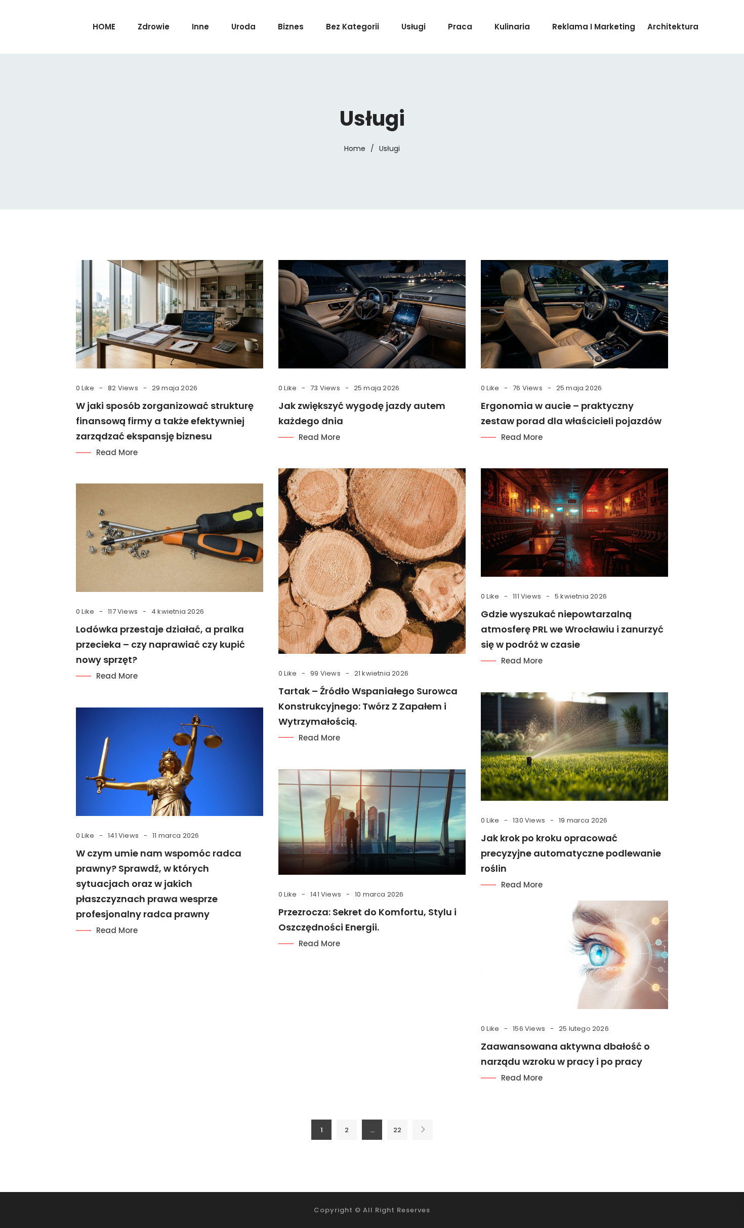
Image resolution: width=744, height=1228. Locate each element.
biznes (291, 26)
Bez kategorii (352, 26)
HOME (104, 26)
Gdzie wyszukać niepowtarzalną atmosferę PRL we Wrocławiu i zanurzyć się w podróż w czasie (572, 629)
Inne (200, 26)
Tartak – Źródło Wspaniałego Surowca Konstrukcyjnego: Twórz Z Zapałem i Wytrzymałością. (368, 706)
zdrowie (154, 26)
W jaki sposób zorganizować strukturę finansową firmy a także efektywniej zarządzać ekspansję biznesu (165, 420)
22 (397, 1130)
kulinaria (512, 26)
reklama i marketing (593, 26)
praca (460, 26)
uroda (243, 26)
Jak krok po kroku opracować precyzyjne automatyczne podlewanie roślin (571, 853)
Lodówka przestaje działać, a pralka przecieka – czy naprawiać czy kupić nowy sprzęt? (160, 644)
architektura (672, 26)
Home (354, 148)
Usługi (413, 26)
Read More (117, 452)
